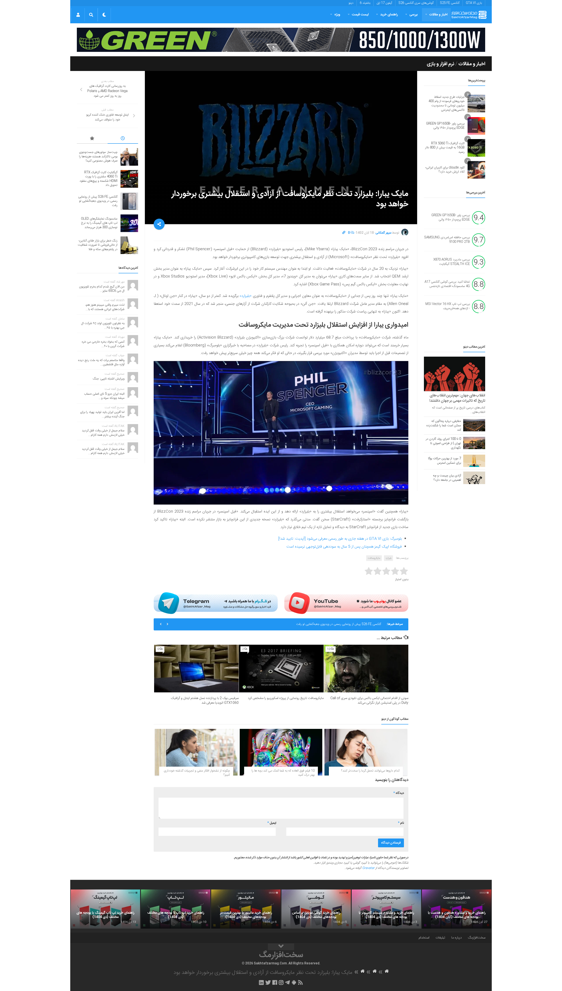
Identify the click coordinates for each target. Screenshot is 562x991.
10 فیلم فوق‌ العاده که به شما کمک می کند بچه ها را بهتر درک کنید (283, 773)
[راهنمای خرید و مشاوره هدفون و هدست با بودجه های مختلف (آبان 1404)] (456, 909)
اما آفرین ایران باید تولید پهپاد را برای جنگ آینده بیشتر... (102, 414)
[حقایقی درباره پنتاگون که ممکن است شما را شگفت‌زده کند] (474, 425)
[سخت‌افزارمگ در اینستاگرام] (281, 982)
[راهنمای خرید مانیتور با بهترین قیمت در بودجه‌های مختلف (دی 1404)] (246, 909)
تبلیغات (440, 937)
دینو (351, 3)
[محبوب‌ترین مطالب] (92, 139)
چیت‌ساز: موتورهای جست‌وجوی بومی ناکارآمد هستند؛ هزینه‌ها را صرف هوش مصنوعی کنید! (98, 156)
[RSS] (300, 982)
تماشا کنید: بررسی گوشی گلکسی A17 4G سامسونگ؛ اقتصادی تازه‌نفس (447, 284)
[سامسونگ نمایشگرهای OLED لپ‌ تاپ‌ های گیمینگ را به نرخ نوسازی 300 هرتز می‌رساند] (129, 223)
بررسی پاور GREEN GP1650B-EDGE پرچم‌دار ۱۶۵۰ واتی (445, 126)
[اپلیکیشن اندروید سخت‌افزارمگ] (294, 982)
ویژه (337, 14)
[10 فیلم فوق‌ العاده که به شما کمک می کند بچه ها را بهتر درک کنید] (281, 752)
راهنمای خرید (389, 14)
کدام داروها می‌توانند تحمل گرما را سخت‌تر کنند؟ (370, 770)
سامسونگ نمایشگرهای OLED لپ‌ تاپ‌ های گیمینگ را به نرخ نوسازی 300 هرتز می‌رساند (327, 624)
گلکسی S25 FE (449, 3)
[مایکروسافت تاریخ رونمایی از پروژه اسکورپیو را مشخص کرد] (281, 668)
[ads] (281, 40)
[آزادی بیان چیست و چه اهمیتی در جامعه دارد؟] (474, 478)
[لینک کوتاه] (343, 233)
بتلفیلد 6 (365, 3)
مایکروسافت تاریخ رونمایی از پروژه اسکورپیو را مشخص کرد (286, 698)
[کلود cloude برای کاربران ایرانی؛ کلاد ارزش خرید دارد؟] (476, 170)
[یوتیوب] (346, 603)
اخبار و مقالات (438, 14)
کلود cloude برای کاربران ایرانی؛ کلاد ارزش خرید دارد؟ (445, 170)
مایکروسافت (374, 558)
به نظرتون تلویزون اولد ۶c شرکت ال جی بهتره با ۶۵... (102, 325)
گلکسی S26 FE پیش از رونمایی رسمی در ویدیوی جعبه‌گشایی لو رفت (97, 201)
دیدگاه (398, 793)
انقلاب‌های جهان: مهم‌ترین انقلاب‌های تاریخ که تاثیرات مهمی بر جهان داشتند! (457, 398)
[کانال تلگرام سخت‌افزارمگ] (287, 982)
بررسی (413, 14)
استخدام (424, 937)
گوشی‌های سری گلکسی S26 (416, 3)
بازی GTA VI (474, 3)
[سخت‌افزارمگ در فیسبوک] (274, 982)
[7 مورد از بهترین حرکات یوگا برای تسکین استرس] (474, 461)
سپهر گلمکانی (383, 233)
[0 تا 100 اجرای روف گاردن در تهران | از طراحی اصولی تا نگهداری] (474, 443)
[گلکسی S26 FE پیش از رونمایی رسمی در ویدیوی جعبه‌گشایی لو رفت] (129, 201)
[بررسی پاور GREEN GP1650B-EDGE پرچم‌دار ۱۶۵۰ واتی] (476, 126)
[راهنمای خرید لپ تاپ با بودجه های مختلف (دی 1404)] (175, 909)
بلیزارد (388, 558)
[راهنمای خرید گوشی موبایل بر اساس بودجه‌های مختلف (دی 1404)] (316, 909)
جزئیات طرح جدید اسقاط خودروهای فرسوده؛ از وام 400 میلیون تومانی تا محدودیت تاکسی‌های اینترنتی (447, 103)
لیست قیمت (360, 14)
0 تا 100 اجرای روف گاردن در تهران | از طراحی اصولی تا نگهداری (443, 443)
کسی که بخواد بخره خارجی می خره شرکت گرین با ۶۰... (103, 344)
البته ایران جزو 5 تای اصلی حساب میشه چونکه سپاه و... (104, 396)
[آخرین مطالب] (123, 139)
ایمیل (271, 823)
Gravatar (368, 868)
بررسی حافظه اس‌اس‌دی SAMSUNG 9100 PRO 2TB (447, 240)
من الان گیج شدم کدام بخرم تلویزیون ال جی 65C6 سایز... (101, 289)
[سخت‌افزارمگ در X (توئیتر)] (268, 982)
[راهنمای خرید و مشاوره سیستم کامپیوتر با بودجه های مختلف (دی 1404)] (386, 909)
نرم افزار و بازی (440, 64)
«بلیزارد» (246, 296)
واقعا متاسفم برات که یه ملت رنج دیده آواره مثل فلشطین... (101, 362)
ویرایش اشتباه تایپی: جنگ (108, 378)
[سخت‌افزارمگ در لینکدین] (261, 982)
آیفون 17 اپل (384, 3)
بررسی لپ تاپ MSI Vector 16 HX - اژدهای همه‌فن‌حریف (447, 306)
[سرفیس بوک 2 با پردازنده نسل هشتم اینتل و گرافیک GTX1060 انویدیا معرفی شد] (196, 668)
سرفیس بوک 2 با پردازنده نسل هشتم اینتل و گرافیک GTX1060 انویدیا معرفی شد (205, 700)
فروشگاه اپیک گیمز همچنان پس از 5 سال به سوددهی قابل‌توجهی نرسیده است (344, 547)
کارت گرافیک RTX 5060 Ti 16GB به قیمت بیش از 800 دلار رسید (445, 148)
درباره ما (456, 937)
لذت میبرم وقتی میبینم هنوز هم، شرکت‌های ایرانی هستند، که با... (104, 307)
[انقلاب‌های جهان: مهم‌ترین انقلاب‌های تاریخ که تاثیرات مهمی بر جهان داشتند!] (454, 374)
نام (401, 823)
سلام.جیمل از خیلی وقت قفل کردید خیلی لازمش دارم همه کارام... (103, 433)
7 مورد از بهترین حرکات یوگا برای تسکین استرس (444, 461)
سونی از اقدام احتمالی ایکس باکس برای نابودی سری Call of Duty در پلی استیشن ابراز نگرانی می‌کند (369, 700)
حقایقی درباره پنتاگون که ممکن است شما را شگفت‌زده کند (443, 426)
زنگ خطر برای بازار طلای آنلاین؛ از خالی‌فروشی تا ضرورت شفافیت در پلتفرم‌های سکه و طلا (97, 245)
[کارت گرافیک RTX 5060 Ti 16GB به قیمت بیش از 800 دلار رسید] (476, 148)
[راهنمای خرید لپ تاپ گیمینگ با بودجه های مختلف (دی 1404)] (105, 909)
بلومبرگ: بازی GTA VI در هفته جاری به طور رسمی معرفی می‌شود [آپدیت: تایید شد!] (340, 539)
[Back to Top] (281, 947)
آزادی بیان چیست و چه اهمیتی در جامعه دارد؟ (447, 478)
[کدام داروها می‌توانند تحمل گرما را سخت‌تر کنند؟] (365, 752)
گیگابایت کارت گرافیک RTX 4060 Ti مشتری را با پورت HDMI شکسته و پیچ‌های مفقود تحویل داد (98, 179)
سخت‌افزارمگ (476, 937)
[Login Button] (78, 14)
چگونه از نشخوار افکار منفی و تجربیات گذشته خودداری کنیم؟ (197, 773)
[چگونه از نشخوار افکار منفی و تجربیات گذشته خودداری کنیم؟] (196, 752)
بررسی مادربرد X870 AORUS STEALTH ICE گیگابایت (451, 262)
